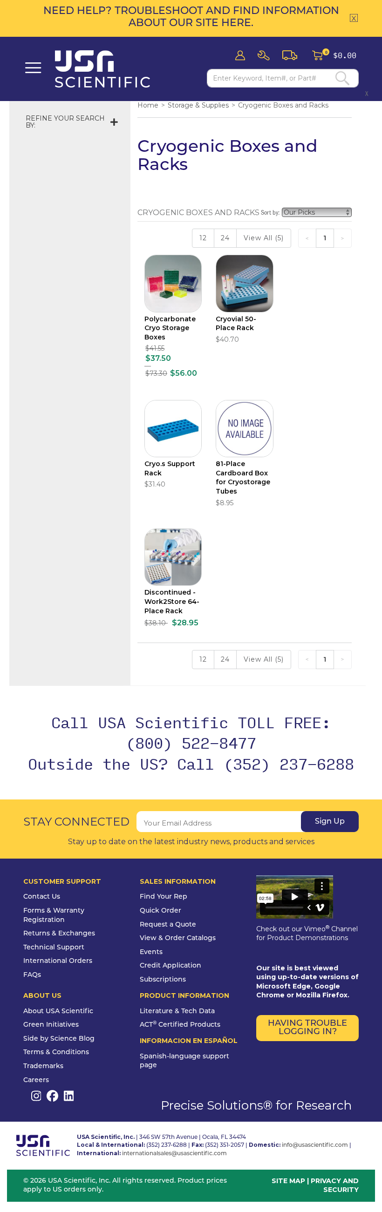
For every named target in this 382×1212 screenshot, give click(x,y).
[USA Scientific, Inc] (125, 69)
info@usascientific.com (315, 1145)
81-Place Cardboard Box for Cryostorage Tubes (243, 477)
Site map (288, 1181)
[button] (266, 55)
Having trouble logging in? (307, 1028)
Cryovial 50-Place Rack (236, 323)
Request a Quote (168, 924)
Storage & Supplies (198, 105)
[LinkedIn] (69, 1096)
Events (151, 952)
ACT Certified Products (180, 1025)
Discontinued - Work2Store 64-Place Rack (171, 601)
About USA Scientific (58, 1011)
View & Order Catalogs (178, 938)
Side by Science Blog (59, 1039)
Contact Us (41, 897)
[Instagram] (36, 1096)
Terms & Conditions (56, 1052)
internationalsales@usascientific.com (174, 1154)
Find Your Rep (163, 897)
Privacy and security (335, 1185)
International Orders (57, 961)
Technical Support (53, 947)
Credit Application (170, 965)
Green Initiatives (51, 1025)
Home (147, 105)
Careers (36, 1080)
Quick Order (160, 910)
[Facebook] (52, 1096)
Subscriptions (163, 979)
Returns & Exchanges (59, 933)
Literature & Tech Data (177, 1011)
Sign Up (330, 822)
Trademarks (43, 1066)
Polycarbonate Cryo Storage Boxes (170, 328)
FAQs (32, 975)
